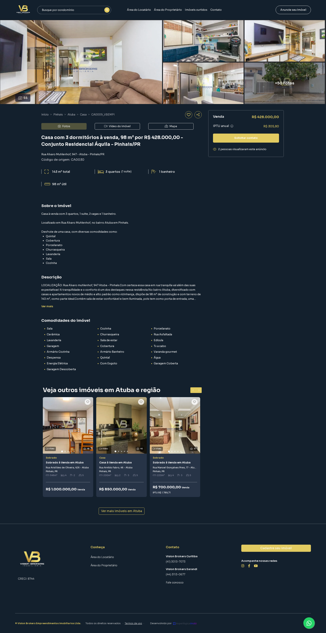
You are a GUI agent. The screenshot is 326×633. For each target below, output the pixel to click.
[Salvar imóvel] (188, 114)
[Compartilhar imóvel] (198, 114)
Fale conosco (175, 582)
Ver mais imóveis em (121, 511)
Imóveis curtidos (196, 9)
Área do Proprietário (168, 9)
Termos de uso (133, 623)
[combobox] (74, 10)
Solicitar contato (246, 138)
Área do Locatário (139, 9)
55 (25, 98)
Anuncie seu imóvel (293, 9)
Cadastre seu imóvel (276, 548)
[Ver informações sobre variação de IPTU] (232, 126)
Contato (216, 9)
